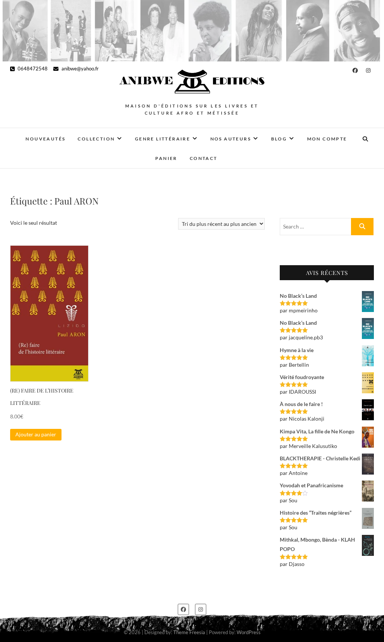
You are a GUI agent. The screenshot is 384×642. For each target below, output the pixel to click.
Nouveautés (45, 139)
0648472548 (32, 69)
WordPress (249, 632)
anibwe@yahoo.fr (79, 69)
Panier (166, 158)
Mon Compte (327, 139)
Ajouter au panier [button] (35, 434)
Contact (204, 158)
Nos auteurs (230, 139)
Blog (279, 139)
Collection (96, 139)
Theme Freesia (189, 632)
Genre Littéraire (162, 139)
